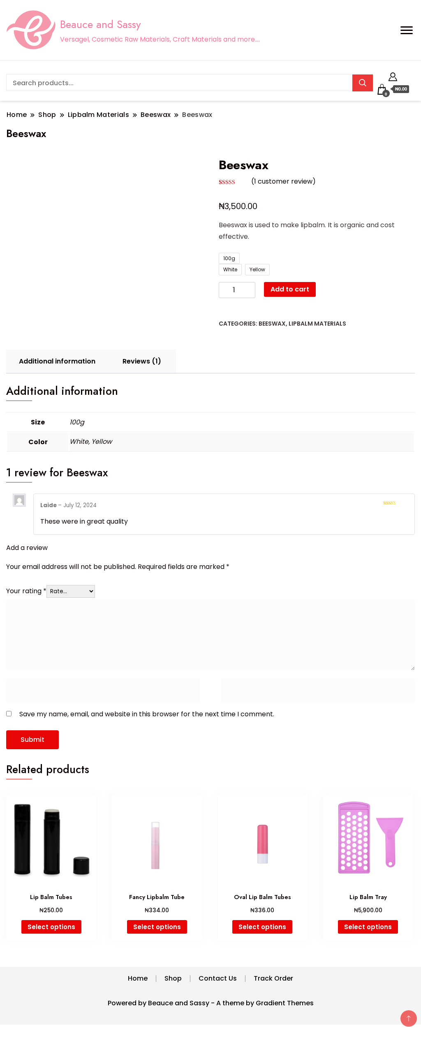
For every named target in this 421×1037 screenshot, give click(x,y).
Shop (173, 978)
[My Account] (393, 75)
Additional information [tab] (57, 361)
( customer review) (283, 181)
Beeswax (272, 323)
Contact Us (218, 978)
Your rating (26, 591)
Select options (51, 927)
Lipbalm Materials (317, 323)
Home (138, 978)
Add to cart (290, 289)
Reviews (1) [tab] (142, 361)
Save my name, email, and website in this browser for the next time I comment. (146, 714)
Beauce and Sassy (100, 24)
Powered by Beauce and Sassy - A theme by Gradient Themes (211, 1003)
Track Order (273, 978)
